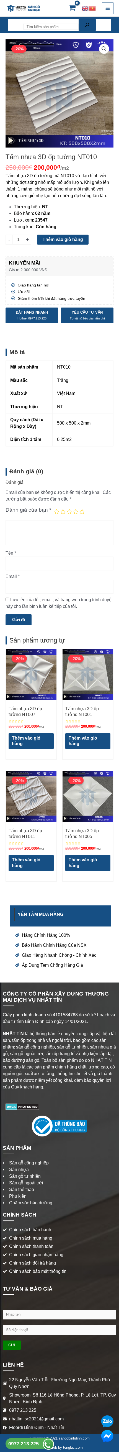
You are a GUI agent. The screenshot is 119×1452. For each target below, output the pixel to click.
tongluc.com (73, 1447)
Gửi (11, 1345)
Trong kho (23, 226)
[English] (85, 8)
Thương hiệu (27, 206)
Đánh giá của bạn (28, 510)
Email (13, 576)
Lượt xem (23, 220)
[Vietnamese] (92, 8)
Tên (11, 553)
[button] (104, 49)
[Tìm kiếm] (87, 25)
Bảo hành (23, 213)
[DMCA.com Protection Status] (22, 1106)
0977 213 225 (24, 1443)
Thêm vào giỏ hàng (63, 239)
